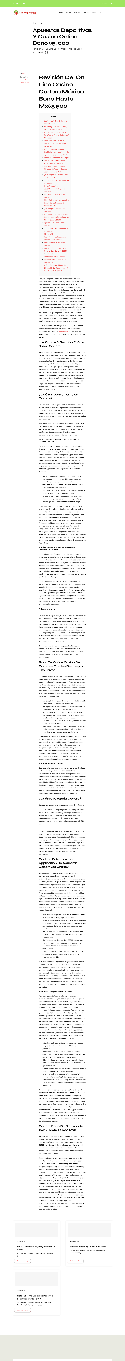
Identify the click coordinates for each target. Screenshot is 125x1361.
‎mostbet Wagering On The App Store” (88, 1246)
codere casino (65, 331)
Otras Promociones (51, 186)
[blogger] (24, 3)
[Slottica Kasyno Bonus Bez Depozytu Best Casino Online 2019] (36, 1279)
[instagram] (20, 3)
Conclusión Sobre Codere (54, 271)
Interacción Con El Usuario (54, 166)
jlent (23, 73)
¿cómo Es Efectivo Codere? (55, 149)
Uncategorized (25, 79)
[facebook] (14, 3)
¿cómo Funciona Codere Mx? (55, 172)
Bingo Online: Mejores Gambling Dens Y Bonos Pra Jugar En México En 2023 (56, 203)
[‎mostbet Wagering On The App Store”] (89, 1230)
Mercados (48, 138)
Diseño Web (48, 234)
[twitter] (17, 3)
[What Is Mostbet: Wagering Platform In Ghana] (36, 1230)
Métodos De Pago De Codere (55, 169)
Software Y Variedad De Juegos (56, 158)
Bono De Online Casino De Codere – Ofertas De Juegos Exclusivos (55, 143)
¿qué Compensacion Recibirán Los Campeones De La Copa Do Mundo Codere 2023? (56, 217)
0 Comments (24, 82)
